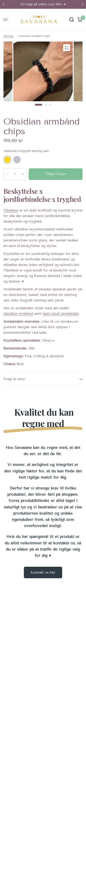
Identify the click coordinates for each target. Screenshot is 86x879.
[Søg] (71, 19)
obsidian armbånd (18, 314)
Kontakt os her (43, 572)
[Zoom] (66, 47)
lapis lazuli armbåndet (61, 314)
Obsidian (10, 210)
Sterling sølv (17, 159)
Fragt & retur (14, 379)
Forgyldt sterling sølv (7, 159)
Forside (8, 36)
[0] (79, 19)
